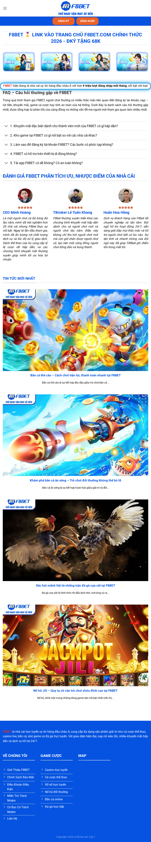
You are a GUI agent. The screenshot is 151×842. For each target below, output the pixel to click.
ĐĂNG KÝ (63, 20)
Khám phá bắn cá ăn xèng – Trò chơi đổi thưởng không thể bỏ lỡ (75, 480)
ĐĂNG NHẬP (87, 20)
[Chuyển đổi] (6, 126)
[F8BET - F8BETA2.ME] (75, 8)
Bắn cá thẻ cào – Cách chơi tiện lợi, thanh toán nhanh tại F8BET (75, 375)
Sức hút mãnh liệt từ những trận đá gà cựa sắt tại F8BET (75, 585)
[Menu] (5, 8)
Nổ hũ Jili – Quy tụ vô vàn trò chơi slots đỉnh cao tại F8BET (75, 690)
